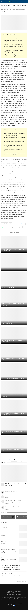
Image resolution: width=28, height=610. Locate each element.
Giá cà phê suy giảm (8, 287)
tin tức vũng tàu (9, 573)
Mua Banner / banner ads (14, 594)
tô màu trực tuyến (14, 567)
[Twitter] (13, 586)
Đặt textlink (19, 581)
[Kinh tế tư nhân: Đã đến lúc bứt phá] (14, 371)
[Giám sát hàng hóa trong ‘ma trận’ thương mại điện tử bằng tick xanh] (14, 316)
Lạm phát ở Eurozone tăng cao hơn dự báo (14, 38)
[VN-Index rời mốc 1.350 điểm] (14, 262)
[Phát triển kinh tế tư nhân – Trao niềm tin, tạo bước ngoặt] (14, 426)
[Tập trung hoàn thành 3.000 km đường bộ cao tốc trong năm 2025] (14, 444)
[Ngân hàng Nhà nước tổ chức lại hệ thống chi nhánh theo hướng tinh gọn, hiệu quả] (14, 298)
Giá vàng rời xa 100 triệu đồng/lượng (13, 44)
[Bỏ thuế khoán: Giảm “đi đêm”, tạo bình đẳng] (14, 353)
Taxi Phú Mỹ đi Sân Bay (8, 565)
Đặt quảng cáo (14, 461)
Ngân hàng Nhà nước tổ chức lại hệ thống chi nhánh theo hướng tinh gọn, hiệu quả (9, 551)
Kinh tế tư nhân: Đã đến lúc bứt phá (13, 378)
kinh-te (9, 5)
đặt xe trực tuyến (8, 575)
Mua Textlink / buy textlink (14, 591)
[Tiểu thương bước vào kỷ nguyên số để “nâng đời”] (14, 244)
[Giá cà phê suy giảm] (14, 280)
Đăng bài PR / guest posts (14, 592)
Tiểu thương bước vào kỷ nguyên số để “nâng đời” (9, 526)
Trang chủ (3, 5)
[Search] (26, 1)
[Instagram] (15, 586)
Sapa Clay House (5, 577)
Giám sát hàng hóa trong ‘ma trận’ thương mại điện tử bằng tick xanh (8, 558)
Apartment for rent (7, 569)
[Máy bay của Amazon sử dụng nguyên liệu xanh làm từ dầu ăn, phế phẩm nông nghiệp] (14, 408)
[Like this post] (10, 224)
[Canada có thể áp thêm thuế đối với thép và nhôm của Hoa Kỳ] (14, 389)
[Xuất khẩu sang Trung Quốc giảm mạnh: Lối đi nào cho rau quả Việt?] (14, 335)
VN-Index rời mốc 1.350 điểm (10, 269)
